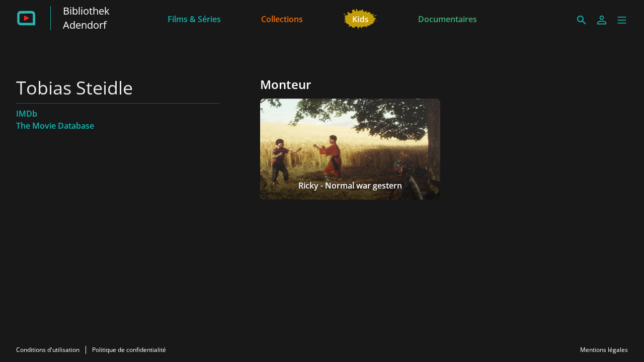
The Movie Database (55, 125)
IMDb (26, 113)
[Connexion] (602, 20)
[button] (622, 20)
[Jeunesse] (360, 18)
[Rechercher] (582, 20)
